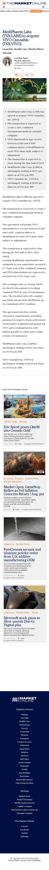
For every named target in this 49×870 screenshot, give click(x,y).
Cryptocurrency (24, 742)
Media (24, 769)
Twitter (24, 833)
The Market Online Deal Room (24, 810)
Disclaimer (36, 860)
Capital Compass (24, 806)
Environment (24, 762)
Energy (24, 728)
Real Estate (24, 776)
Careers (24, 826)
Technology (24, 725)
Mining (24, 714)
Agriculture (24, 749)
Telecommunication (24, 783)
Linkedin (25, 836)
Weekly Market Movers (24, 803)
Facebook (24, 830)
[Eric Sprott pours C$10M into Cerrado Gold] (24, 419)
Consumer (24, 732)
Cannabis (8, 49)
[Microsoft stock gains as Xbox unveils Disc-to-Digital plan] (24, 613)
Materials (24, 766)
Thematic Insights (24, 813)
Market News (36, 49)
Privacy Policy (13, 860)
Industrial (24, 745)
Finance (24, 735)
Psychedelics (24, 773)
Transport (24, 738)
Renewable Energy (24, 780)
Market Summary (24, 799)
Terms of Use (26, 860)
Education (24, 759)
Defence (24, 756)
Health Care (20, 49)
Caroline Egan (25, 61)
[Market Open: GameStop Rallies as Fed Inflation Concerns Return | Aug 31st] (24, 481)
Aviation (24, 752)
